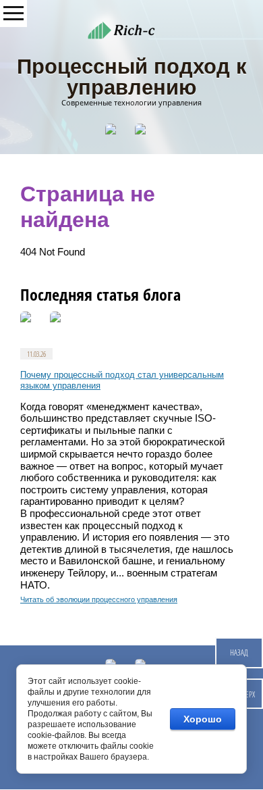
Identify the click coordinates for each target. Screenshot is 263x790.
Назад (239, 652)
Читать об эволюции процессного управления (98, 599)
